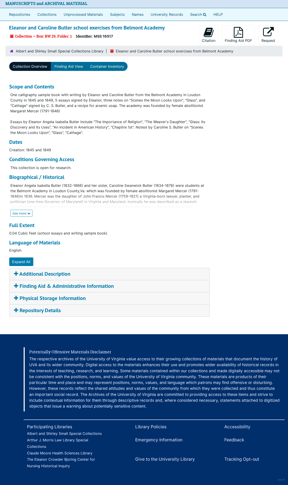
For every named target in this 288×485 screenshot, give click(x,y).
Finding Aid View (68, 66)
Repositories (19, 14)
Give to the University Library (165, 459)
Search (199, 14)
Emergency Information (158, 439)
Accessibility (237, 426)
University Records (167, 14)
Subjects (117, 14)
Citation (208, 40)
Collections (46, 14)
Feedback (234, 439)
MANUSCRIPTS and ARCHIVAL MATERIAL (46, 3)
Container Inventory (107, 66)
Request (268, 40)
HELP (218, 14)
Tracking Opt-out (241, 459)
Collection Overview (30, 66)
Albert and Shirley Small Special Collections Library (60, 51)
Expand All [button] (21, 261)
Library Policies (150, 426)
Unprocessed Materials (83, 14)
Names (138, 14)
